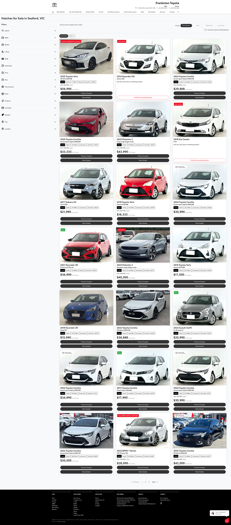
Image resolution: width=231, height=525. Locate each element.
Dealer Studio (62, 521)
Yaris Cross (77, 498)
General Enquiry (165, 500)
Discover (162, 12)
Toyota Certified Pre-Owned (125, 505)
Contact (172, 12)
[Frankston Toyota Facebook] (161, 503)
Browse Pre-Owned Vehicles (125, 498)
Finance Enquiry (86, 93)
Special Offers (90, 12)
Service (101, 12)
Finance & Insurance (130, 12)
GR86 (53, 504)
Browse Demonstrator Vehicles (126, 500)
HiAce (97, 502)
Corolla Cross (78, 500)
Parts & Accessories (114, 12)
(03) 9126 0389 (163, 8)
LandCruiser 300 (78, 515)
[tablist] (203, 25)
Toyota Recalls (143, 502)
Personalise (151, 12)
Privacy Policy (91, 519)
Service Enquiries (144, 500)
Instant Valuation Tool (123, 502)
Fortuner (76, 509)
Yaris (53, 498)
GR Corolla (55, 507)
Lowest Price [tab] (221, 25)
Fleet (142, 12)
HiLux (75, 511)
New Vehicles (61, 12)
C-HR (75, 502)
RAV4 (75, 504)
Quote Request (121, 504)
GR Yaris (54, 509)
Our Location (164, 498)
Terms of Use (99, 519)
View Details (86, 97)
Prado (75, 513)
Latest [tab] (197, 25)
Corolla (54, 500)
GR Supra (54, 505)
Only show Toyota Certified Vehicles (218, 30)
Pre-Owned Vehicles (75, 12)
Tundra (97, 504)
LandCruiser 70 (99, 500)
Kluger (76, 507)
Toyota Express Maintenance (147, 504)
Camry (54, 502)
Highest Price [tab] (209, 25)
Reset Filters (63, 36)
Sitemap (85, 519)
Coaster (97, 505)
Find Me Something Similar (143, 97)
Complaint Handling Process (110, 519)
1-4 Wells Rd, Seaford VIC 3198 (146, 8)
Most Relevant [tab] (186, 25)
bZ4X (75, 505)
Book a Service (143, 498)
